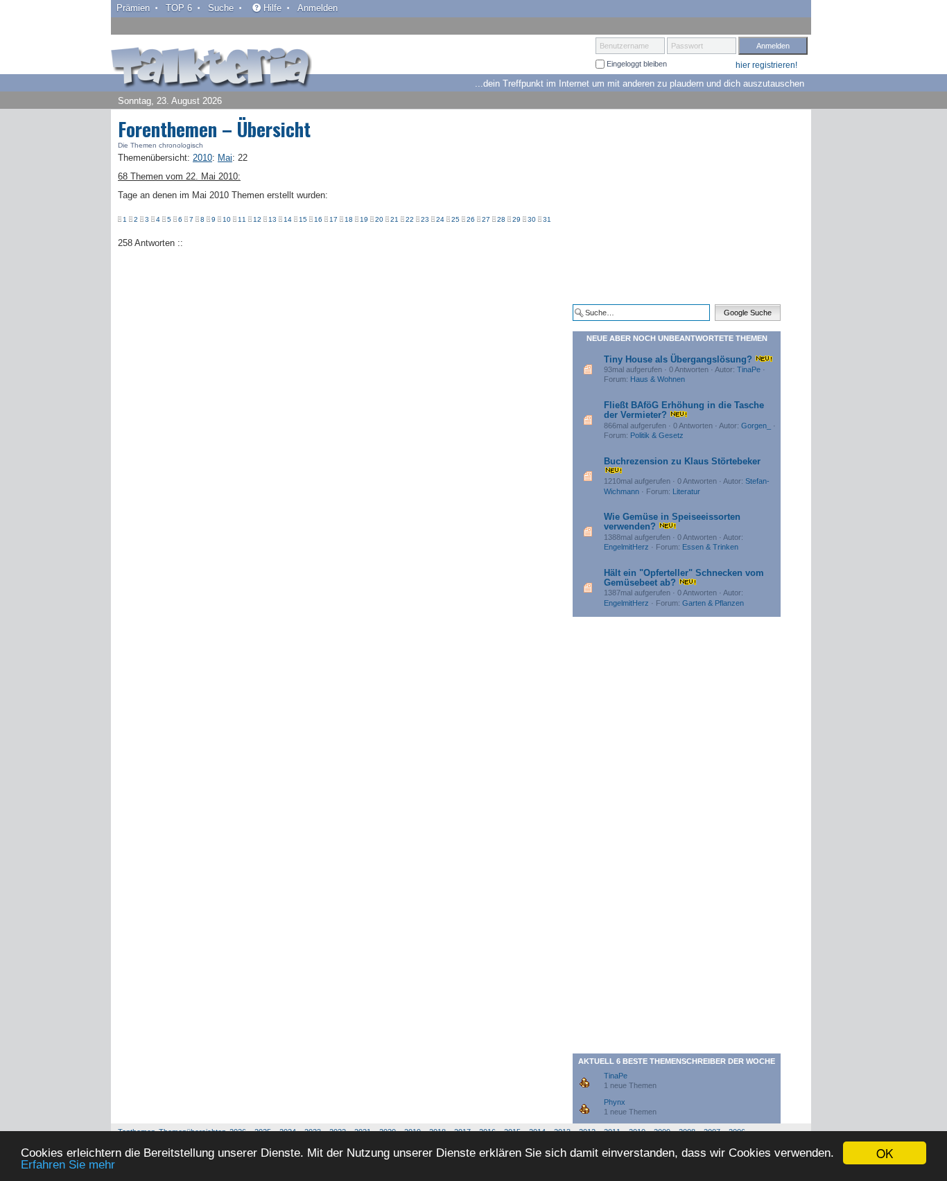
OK (884, 1153)
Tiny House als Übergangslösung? (678, 359)
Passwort (687, 46)
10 (227, 219)
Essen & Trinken (710, 547)
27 (486, 219)
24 (440, 219)
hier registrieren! (766, 65)
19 (364, 219)
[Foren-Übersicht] (211, 68)
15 (303, 219)
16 (318, 219)
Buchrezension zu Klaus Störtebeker (682, 461)
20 (379, 219)
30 (532, 219)
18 (349, 219)
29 (516, 219)
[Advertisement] (677, 206)
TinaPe (749, 369)
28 (501, 219)
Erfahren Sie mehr (68, 1164)
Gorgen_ (756, 425)
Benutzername (624, 46)
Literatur (686, 491)
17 (333, 219)
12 (257, 219)
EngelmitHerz (626, 547)
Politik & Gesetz (657, 435)
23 (425, 219)
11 (242, 219)
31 (547, 219)
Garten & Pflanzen (713, 603)
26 (471, 219)
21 (394, 219)
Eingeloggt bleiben (636, 64)
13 (272, 219)
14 (288, 219)
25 (455, 219)
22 (410, 219)
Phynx (614, 1102)
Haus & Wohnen (657, 379)
